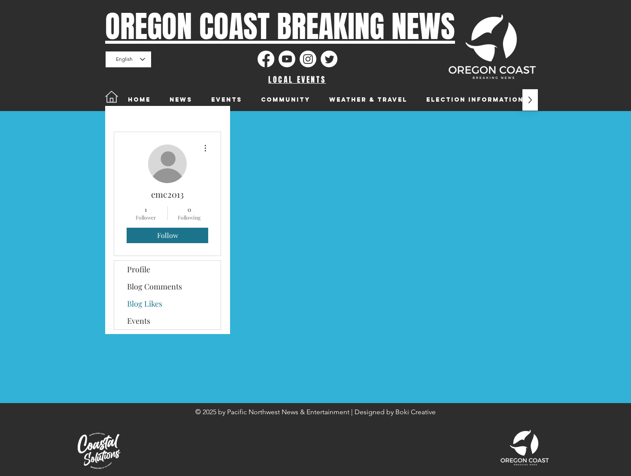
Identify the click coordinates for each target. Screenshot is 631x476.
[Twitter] (329, 59)
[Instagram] (308, 59)
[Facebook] (266, 59)
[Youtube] (287, 59)
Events (138, 321)
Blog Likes (144, 303)
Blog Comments (154, 286)
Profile (138, 269)
